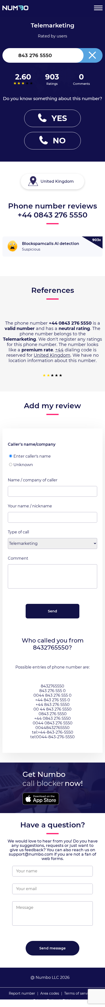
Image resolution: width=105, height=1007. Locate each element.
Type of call (18, 532)
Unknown (23, 464)
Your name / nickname (30, 506)
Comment (18, 558)
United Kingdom (52, 355)
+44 (59, 350)
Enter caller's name (32, 456)
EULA (67, 1000)
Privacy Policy (45, 1000)
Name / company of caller (32, 480)
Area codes (49, 993)
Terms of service (78, 993)
